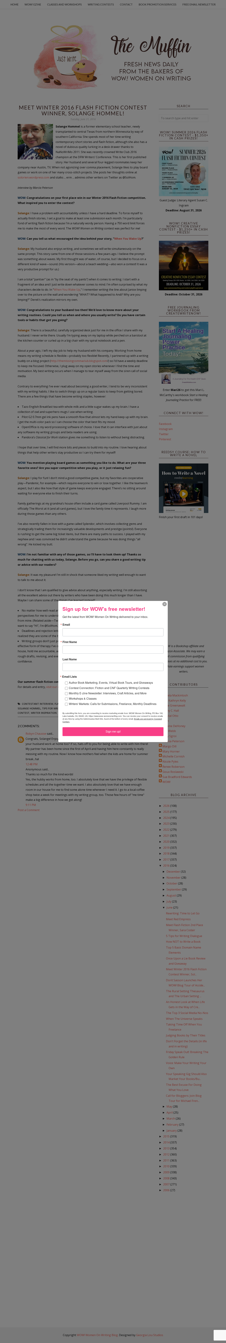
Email (66, 624)
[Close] (164, 604)
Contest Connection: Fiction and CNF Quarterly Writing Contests (109, 688)
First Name (70, 642)
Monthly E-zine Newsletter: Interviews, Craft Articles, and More (108, 693)
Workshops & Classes (83, 698)
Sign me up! (113, 731)
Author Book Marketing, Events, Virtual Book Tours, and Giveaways (111, 683)
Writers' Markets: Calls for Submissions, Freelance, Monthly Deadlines (112, 704)
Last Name (70, 659)
